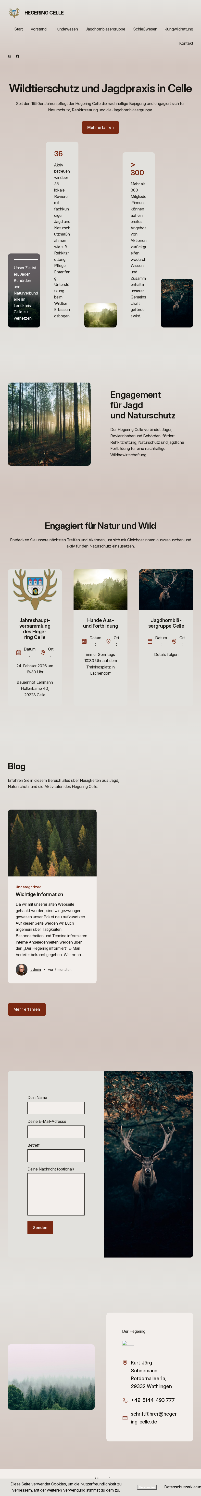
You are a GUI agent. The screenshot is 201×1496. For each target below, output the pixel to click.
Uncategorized (28, 887)
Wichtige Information (39, 894)
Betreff (33, 1145)
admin (35, 969)
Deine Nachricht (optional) (50, 1169)
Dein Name (37, 1097)
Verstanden (147, 1487)
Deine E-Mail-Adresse (46, 1121)
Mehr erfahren (100, 127)
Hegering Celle (44, 13)
